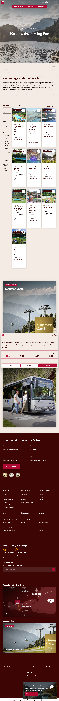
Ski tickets (23, 497)
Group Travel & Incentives (27, 502)
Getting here (42, 497)
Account (23, 522)
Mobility (41, 499)
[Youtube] (31, 675)
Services (41, 513)
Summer (28, 28)
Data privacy (12, 666)
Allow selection (29, 365)
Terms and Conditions (22, 666)
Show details (51, 361)
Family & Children (7, 505)
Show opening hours (18, 139)
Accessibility (32, 666)
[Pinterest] (35, 675)
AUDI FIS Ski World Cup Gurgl (10, 519)
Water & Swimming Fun (36, 28)
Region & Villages (44, 490)
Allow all (48, 365)
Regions (41, 494)
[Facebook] (27, 675)
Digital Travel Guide (25, 519)
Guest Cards (24, 517)
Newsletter (41, 519)
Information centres (43, 522)
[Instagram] (23, 675)
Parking (41, 502)
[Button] (53, 569)
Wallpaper (41, 530)
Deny (10, 365)
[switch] (22, 356)
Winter (4, 494)
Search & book (25, 490)
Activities (23, 28)
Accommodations (25, 494)
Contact (41, 517)
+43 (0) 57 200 (6, 555)
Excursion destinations (8, 499)
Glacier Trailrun (6, 525)
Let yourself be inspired (8, 507)
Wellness (5, 502)
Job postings (39, 666)
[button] (7, 110)
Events (5, 513)
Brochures (41, 527)
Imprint (6, 666)
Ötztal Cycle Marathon (8, 527)
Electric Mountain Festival (9, 530)
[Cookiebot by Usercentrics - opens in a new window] (51, 335)
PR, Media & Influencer (49, 666)
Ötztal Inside (25, 513)
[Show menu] (56, 2)
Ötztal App (41, 525)
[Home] (18, 28)
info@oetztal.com (19, 555)
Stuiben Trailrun (6, 522)
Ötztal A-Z (41, 505)
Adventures (23, 499)
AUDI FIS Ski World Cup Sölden (10, 517)
